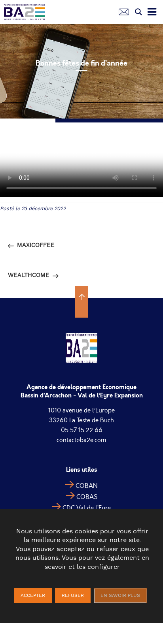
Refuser (73, 596)
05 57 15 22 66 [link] (81, 430)
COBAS (86, 497)
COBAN (87, 486)
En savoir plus (120, 596)
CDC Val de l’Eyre (87, 508)
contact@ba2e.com (81, 440)
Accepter (33, 596)
